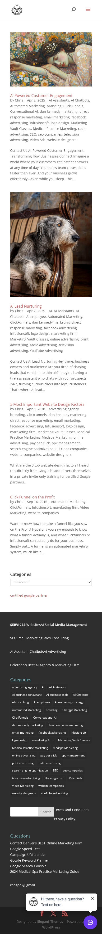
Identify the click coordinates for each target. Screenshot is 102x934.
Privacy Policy (64, 819)
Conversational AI (24, 111)
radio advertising (43, 345)
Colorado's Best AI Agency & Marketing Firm (44, 665)
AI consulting (20, 702)
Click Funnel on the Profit (32, 497)
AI (50, 311)
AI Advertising (55, 651)
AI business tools (57, 695)
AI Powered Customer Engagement (41, 95)
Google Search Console (28, 866)
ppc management (66, 443)
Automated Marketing (27, 106)
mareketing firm (64, 333)
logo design (60, 123)
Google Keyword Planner (29, 860)
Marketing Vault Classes (29, 339)
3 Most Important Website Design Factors (47, 404)
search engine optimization (32, 449)
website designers (61, 139)
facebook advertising (60, 328)
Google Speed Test (25, 849)
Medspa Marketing (57, 437)
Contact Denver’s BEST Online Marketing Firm (46, 843)
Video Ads (38, 139)
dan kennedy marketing (59, 111)
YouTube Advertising (46, 350)
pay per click (40, 443)
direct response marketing (31, 420)
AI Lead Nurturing (26, 306)
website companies (25, 454)
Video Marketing (23, 786)
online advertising (64, 339)
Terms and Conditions (71, 809)
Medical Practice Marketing (54, 128)
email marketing (57, 117)
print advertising (23, 763)
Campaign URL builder (28, 854)
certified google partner (29, 595)
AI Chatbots (80, 100)
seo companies (50, 134)
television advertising (26, 778)
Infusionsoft (39, 123)
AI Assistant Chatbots (27, 651)
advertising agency (64, 409)
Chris (19, 100)
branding (54, 106)
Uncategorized (54, 778)
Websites (33, 624)
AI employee (36, 316)
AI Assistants (59, 100)
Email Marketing (29, 638)
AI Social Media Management (64, 624)
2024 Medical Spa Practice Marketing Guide (44, 871)
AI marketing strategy (69, 702)
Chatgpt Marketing (74, 710)
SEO (33, 134)
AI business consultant (27, 695)
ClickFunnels (73, 106)
